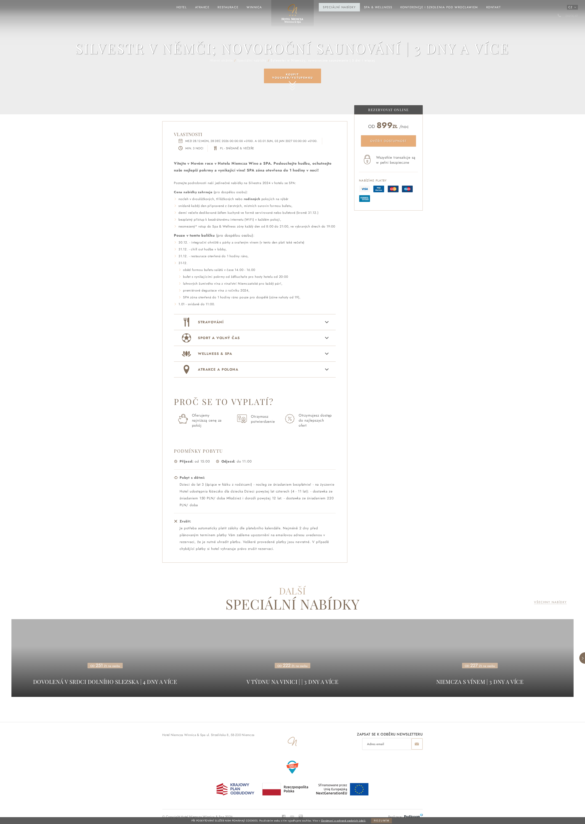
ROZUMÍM (381, 820)
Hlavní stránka (292, 15)
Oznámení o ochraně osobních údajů (343, 820)
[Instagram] (301, 816)
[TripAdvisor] (292, 816)
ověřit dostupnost (388, 141)
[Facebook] (283, 816)
